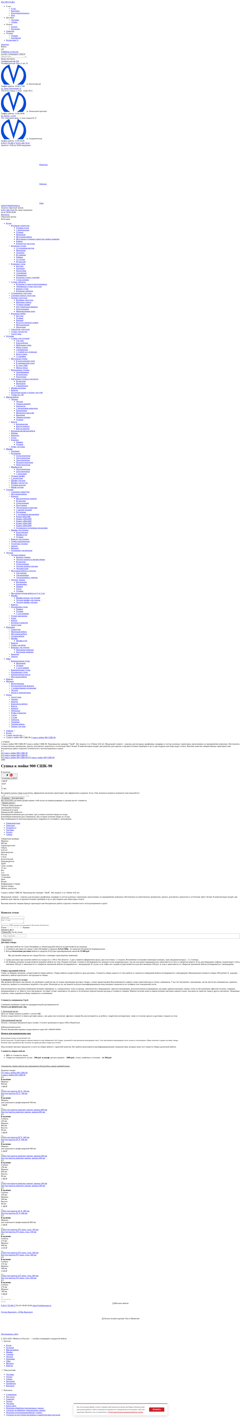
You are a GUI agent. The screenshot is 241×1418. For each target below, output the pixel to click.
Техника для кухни (19, 298)
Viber (41, 203)
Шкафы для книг (18, 480)
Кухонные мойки (18, 313)
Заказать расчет (8, 803)
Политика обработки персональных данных (25, 1408)
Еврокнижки (21, 410)
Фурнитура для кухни (25, 244)
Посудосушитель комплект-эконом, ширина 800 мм (23, 1112)
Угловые (19, 232)
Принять (157, 1409)
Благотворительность (20, 13)
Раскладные (21, 271)
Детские (19, 401)
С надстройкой (22, 614)
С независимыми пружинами (23, 688)
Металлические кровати (26, 498)
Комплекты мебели (19, 704)
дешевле (17, 805)
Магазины (10, 1397)
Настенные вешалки (25, 652)
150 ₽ (3, 784)
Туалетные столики (19, 544)
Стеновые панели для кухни (23, 295)
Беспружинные (17, 683)
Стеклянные (21, 273)
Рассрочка (15, 29)
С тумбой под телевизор (26, 352)
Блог (13, 15)
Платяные (15, 451)
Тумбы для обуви (18, 645)
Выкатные (20, 415)
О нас (13, 9)
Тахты (13, 438)
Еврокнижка (21, 584)
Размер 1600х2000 (24, 523)
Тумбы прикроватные (20, 541)
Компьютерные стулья (20, 670)
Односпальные (22, 503)
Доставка (15, 20)
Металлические (22, 325)
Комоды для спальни (20, 539)
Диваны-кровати (23, 404)
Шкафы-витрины (18, 388)
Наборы (14, 433)
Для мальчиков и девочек (27, 577)
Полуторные (21, 505)
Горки (13, 618)
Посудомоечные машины (27, 307)
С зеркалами (21, 474)
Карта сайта (11, 1406)
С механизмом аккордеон (27, 408)
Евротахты (20, 406)
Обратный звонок (8, 217)
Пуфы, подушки (18, 447)
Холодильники (22, 309)
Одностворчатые (23, 456)
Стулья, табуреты (18, 282)
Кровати (14, 496)
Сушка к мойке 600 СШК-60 (13, 1075)
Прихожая (10, 1359)
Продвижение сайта (9, 1334)
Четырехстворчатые (24, 462)
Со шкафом (21, 356)
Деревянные (21, 275)
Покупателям (9, 1370)
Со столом (20, 259)
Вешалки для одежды (20, 647)
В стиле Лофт (22, 365)
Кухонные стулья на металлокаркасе (31, 284)
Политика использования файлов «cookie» (24, 1412)
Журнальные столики (20, 370)
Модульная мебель (24, 237)
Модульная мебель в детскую (23, 571)
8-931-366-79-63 (23, 143)
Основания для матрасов (21, 550)
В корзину (6, 798)
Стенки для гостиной (20, 338)
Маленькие (21, 235)
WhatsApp (43, 165)
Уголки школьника (19, 616)
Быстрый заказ (17, 798)
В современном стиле (25, 363)
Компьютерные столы (20, 661)
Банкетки (15, 435)
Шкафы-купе (16, 467)
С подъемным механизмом (27, 514)
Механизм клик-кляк (25, 413)
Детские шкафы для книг (27, 602)
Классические (22, 343)
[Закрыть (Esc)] (2, 1299)
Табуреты (15, 720)
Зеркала (14, 546)
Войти (4, 47)
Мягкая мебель (12, 1350)
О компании (11, 1394)
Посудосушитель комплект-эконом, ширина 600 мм (23, 1158)
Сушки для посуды (19, 332)
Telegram (43, 184)
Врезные (19, 320)
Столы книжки (22, 280)
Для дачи (20, 341)
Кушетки (15, 440)
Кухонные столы (18, 264)
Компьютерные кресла (20, 674)
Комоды (14, 390)
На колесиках (22, 374)
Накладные (21, 327)
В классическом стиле (25, 361)
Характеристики (13, 823)
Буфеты (19, 241)
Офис (8, 1361)
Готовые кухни (22, 228)
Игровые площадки (19, 623)
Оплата (14, 27)
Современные (22, 350)
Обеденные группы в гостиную (24, 379)
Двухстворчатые (23, 458)
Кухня (8, 1345)
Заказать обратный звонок (12, 208)
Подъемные (21, 512)
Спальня (9, 1354)
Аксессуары (16, 334)
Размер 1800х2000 (24, 526)
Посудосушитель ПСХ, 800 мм (14, 1213)
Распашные (16, 453)
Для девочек (21, 573)
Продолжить (6, 940)
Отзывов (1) (11, 828)
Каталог (7, 1341)
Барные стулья (22, 289)
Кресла (14, 422)
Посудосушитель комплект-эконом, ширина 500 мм (23, 1186)
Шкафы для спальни (19, 530)
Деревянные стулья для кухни (29, 286)
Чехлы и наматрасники (21, 693)
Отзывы (14, 36)
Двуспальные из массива (26, 508)
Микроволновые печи (25, 311)
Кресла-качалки (22, 429)
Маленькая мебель (19, 632)
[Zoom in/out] (10, 1299)
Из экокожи (21, 255)
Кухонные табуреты (24, 291)
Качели (14, 620)
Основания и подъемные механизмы (32, 528)
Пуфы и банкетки (18, 713)
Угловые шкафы (18, 476)
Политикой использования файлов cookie (125, 1412)
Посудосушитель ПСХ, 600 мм (14, 1139)
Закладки (5, 44)
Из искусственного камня (27, 323)
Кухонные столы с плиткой (27, 277)
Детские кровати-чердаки (27, 566)
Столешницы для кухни (21, 293)
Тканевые (20, 253)
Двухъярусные (22, 568)
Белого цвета (21, 354)
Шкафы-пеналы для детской (28, 598)
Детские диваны (18, 580)
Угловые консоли (18, 485)
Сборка (14, 22)
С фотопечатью (22, 230)
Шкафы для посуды (19, 483)
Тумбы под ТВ (17, 395)
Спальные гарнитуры (20, 492)
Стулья (14, 717)
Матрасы (15, 548)
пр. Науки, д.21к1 (8, 116)
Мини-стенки (22, 347)
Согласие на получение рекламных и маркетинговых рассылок (33, 1415)
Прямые (19, 257)
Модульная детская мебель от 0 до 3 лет (28, 593)
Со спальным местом (25, 248)
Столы (14, 715)
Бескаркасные (22, 424)
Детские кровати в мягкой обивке (30, 559)
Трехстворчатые (23, 460)
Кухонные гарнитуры (20, 225)
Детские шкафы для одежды (28, 600)
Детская (9, 1357)
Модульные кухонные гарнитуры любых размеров (37, 239)
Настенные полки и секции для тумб (27, 392)
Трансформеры (22, 372)
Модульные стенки (19, 359)
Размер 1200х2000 (24, 519)
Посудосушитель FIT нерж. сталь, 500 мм (18, 1232)
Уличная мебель (18, 724)
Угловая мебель (17, 636)
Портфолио (16, 38)
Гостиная (10, 1348)
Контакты (15, 11)
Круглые (19, 266)
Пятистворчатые (23, 465)
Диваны (14, 399)
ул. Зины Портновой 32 (11, 88)
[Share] (5, 1299)
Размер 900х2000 (23, 517)
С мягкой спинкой (24, 510)
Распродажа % (12, 40)
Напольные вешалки (25, 650)
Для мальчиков (22, 575)
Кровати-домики (23, 557)
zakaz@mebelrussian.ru (10, 205)
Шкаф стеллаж (17, 487)
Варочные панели (23, 302)
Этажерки (15, 722)
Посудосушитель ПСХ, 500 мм (14, 1093)
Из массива (21, 262)
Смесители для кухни (20, 329)
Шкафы (14, 595)
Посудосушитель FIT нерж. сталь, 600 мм (18, 1255)
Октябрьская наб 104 (10, 61)
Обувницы (15, 711)
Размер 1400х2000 (24, 521)
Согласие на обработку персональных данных (26, 1410)
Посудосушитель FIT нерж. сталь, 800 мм (18, 1278)
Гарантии (10, 31)
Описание (10, 825)
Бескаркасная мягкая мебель (23, 431)
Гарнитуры (16, 629)
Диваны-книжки (23, 417)
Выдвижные (21, 582)
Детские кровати (18, 555)
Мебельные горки (23, 345)
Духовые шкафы (23, 304)
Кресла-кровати (23, 426)
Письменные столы (19, 607)
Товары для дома (18, 726)
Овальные (20, 268)
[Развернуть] (7, 1299)
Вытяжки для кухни (24, 300)
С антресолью (17, 478)
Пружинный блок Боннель (22, 686)
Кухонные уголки (18, 246)
